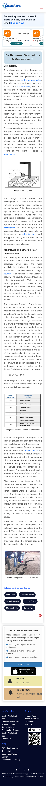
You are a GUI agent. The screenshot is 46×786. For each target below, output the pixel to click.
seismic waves (24, 86)
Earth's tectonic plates (31, 80)
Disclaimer (29, 722)
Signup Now (17, 23)
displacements (31, 450)
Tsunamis (8, 273)
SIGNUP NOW (23, 664)
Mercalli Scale (12, 608)
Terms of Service (32, 719)
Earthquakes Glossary (11, 760)
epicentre (26, 234)
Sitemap (28, 724)
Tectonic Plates (27, 595)
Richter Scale (30, 601)
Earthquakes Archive (10, 730)
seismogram (9, 154)
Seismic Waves (12, 601)
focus (34, 234)
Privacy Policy (31, 716)
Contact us (6, 739)
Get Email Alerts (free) (11, 722)
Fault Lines (10, 595)
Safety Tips (28, 608)
